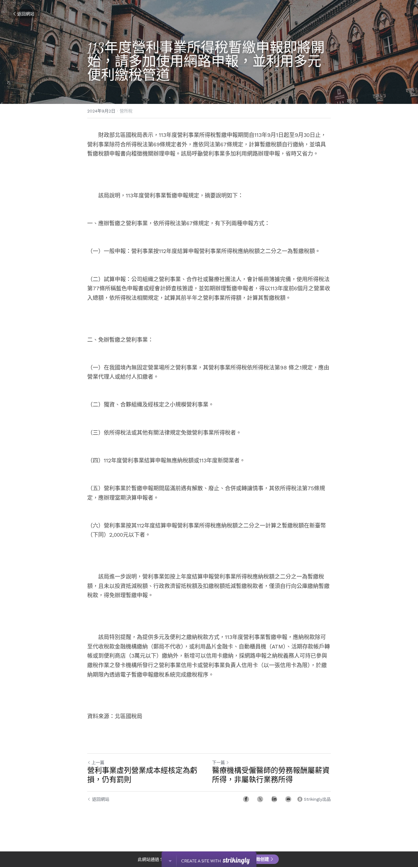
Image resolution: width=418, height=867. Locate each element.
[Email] (288, 799)
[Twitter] (260, 799)
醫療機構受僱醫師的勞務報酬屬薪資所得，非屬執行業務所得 (271, 775)
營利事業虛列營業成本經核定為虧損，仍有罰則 (142, 775)
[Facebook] (246, 799)
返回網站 (25, 13)
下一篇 (218, 762)
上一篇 (97, 762)
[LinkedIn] (274, 799)
